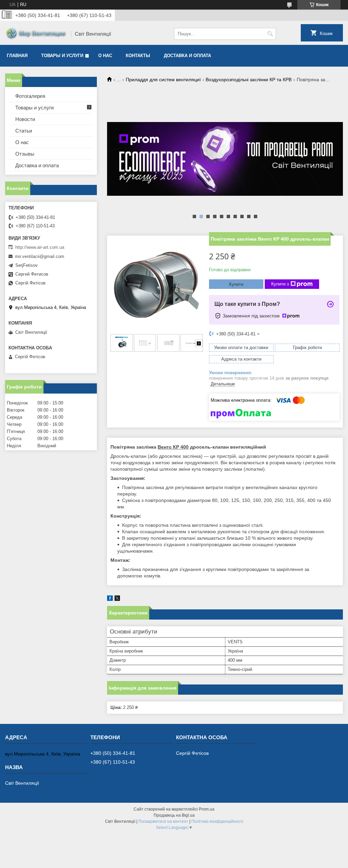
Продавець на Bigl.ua (174, 815)
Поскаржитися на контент (163, 821)
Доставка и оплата (187, 55)
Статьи (23, 131)
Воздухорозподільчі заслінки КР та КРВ (249, 79)
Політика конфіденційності (217, 821)
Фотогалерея (30, 96)
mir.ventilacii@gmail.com (39, 256)
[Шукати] (270, 34)
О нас (105, 55)
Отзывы (24, 154)
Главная (17, 55)
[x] (117, 599)
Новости (25, 119)
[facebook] (110, 599)
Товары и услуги (62, 55)
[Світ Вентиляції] (35, 34)
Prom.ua (206, 809)
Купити (236, 284)
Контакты (138, 55)
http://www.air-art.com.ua (39, 247)
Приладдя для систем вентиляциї (163, 79)
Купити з (280, 284)
